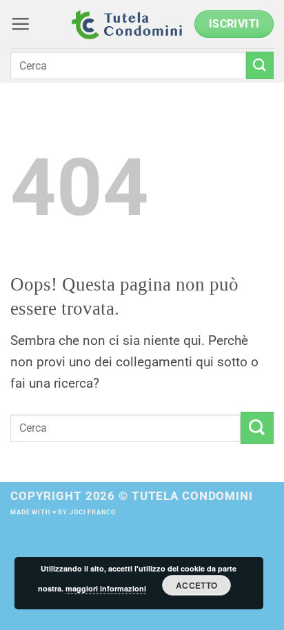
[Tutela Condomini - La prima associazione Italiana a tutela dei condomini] (127, 24)
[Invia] (260, 65)
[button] (20, 24)
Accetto (197, 585)
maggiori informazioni (105, 588)
